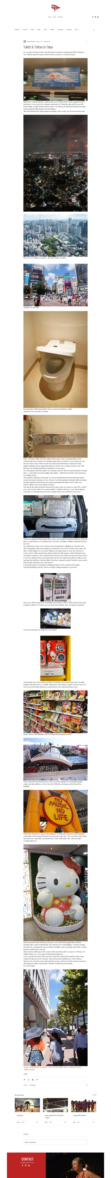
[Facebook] (93, 17)
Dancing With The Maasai (79, 1115)
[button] (54, 17)
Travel (25, 1074)
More (76, 29)
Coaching (68, 29)
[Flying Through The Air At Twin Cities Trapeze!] (55, 1105)
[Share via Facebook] (24, 1079)
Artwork (25, 29)
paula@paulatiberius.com (27, 1162)
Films (32, 29)
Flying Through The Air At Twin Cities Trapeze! (54, 1116)
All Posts (17, 29)
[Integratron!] (27, 1105)
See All (94, 1095)
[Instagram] (95, 17)
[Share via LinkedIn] (33, 1079)
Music (38, 29)
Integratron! (20, 1115)
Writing (52, 29)
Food (45, 29)
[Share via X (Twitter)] (28, 1079)
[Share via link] (37, 1079)
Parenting (60, 29)
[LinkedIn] (98, 17)
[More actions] (87, 41)
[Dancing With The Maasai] (83, 1105)
